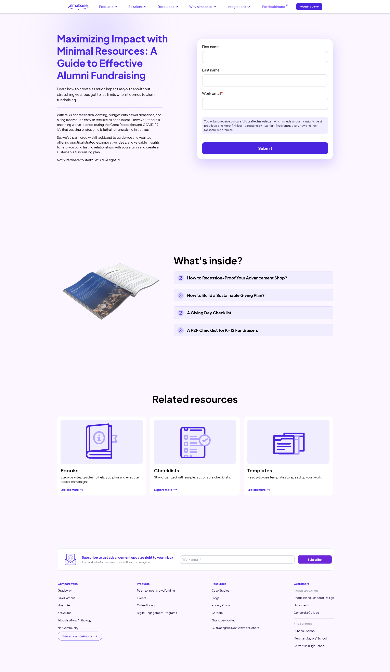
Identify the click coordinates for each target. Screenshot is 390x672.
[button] (108, 6)
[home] (78, 7)
